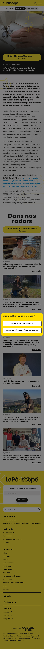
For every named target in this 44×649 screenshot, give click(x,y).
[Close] (40, 316)
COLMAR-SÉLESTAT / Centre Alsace (22, 330)
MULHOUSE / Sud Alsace (22, 323)
